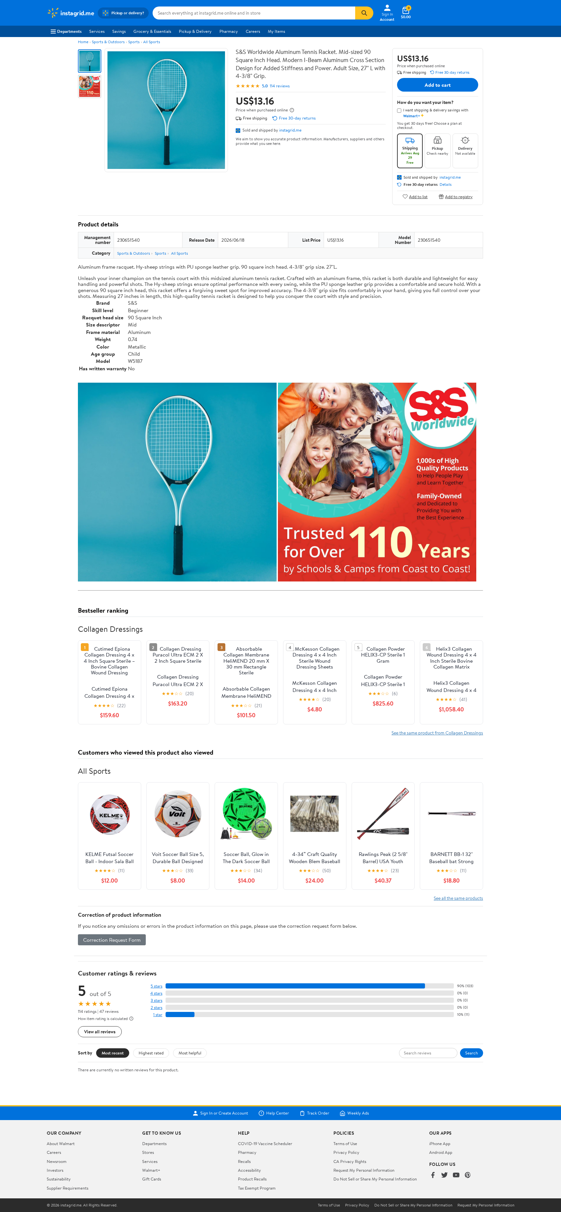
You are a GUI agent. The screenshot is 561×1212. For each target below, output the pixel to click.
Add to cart (438, 84)
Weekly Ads (358, 1113)
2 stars (156, 1007)
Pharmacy (228, 31)
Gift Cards (151, 1179)
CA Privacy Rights (349, 1161)
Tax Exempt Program (257, 1188)
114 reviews (280, 85)
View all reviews (100, 1031)
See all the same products (458, 898)
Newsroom (57, 1161)
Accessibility (249, 1170)
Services (97, 31)
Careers (253, 31)
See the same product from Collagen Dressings (437, 733)
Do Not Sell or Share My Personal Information (375, 1179)
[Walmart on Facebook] (432, 1175)
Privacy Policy (346, 1152)
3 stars (156, 1000)
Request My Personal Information (363, 1170)
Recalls (244, 1161)
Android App (440, 1152)
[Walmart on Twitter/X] (444, 1175)
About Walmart (61, 1143)
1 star (157, 1014)
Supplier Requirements (67, 1188)
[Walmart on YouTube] (456, 1175)
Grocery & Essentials (152, 31)
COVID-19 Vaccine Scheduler (265, 1143)
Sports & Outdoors (108, 42)
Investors (55, 1170)
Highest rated (151, 1053)
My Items (276, 31)
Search (471, 1053)
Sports (134, 42)
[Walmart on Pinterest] (467, 1175)
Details (446, 184)
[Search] (364, 12)
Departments (69, 31)
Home (83, 42)
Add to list (418, 196)
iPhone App (439, 1143)
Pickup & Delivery (195, 31)
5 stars (156, 986)
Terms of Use (345, 1143)
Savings (119, 31)
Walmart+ (151, 1170)
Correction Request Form (112, 939)
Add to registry (459, 196)
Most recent (113, 1053)
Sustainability (59, 1179)
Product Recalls (252, 1179)
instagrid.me (290, 130)
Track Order (318, 1113)
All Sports (151, 42)
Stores (148, 1152)
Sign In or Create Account (224, 1113)
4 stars (156, 993)
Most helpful (190, 1053)
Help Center (277, 1113)
